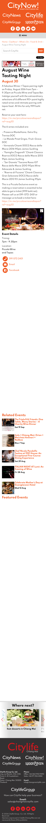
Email (12, 264)
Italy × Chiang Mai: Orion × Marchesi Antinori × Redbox (29, 437)
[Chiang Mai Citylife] (34, 15)
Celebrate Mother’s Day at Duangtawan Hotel (29, 483)
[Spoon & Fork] (34, 22)
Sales (33, 776)
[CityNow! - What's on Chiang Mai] (23, 6)
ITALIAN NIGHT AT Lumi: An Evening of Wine (29, 467)
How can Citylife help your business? (23, 795)
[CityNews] (11, 15)
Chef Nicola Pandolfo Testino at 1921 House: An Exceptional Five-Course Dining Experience (28, 454)
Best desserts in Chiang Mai (23, 722)
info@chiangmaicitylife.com (34, 782)
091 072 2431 (16, 258)
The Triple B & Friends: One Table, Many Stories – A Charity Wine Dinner (29, 421)
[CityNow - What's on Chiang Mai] (34, 758)
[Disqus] (23, 312)
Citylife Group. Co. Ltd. (18, 814)
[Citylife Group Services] (11, 22)
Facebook (14, 269)
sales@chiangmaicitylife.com (23, 800)
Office (34, 774)
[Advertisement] (23, 599)
